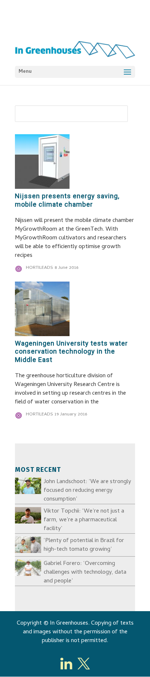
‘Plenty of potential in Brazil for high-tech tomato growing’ (84, 545)
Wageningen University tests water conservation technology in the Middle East (71, 351)
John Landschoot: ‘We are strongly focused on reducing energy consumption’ (87, 490)
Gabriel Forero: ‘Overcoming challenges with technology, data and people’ (85, 572)
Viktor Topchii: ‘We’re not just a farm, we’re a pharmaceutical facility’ (84, 520)
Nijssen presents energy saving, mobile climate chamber (67, 200)
